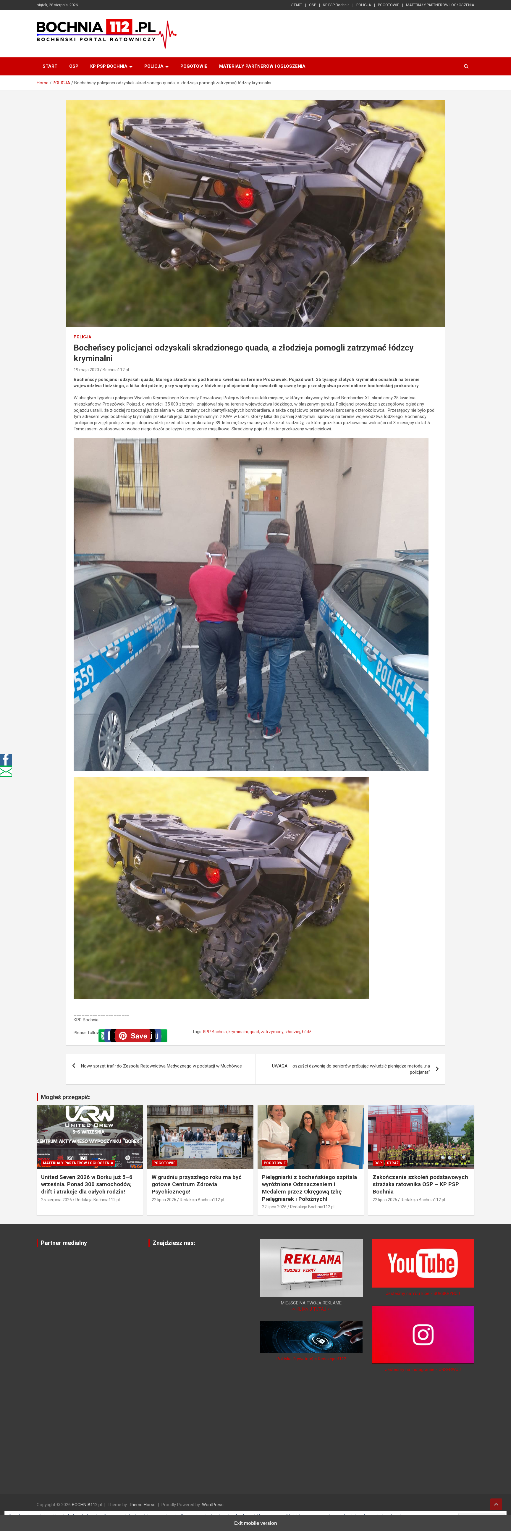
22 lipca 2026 (164, 1199)
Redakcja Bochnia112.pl (97, 1199)
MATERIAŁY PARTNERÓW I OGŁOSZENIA (440, 5)
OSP (312, 5)
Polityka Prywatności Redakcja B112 (311, 1359)
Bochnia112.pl (116, 369)
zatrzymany (272, 1031)
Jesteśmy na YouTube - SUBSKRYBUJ (423, 1293)
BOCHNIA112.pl (87, 1504)
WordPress (213, 1504)
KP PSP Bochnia (336, 5)
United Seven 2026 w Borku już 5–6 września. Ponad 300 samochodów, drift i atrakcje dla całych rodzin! (86, 1184)
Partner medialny (64, 1242)
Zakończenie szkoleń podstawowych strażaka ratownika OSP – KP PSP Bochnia (420, 1184)
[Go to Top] (496, 1504)
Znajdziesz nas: (174, 1242)
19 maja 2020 (86, 369)
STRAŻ (393, 1163)
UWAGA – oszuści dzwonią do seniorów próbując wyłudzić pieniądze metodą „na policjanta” (351, 1069)
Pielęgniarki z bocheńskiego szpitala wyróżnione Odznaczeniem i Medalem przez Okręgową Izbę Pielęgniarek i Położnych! (309, 1188)
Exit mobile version (255, 1523)
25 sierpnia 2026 (56, 1199)
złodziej (292, 1031)
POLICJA (363, 5)
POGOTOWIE (388, 5)
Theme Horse (142, 1504)
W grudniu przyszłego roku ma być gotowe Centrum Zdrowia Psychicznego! (197, 1184)
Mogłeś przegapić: (65, 1097)
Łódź (306, 1031)
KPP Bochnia (215, 1031)
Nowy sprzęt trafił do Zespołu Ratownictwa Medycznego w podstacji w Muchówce (161, 1066)
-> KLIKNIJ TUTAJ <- (311, 1309)
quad (254, 1031)
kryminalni (238, 1031)
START (296, 5)
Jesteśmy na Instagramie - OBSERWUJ (423, 1369)
